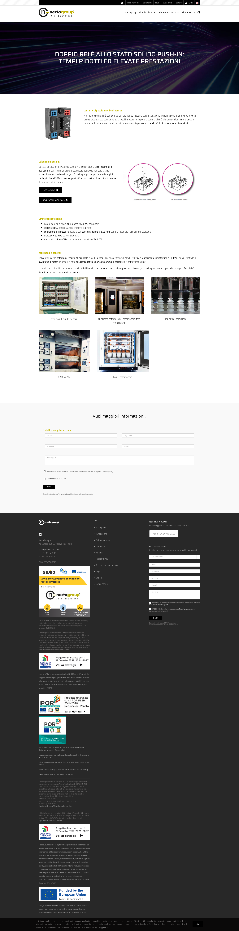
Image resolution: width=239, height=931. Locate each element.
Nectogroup (131, 12)
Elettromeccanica (167, 12)
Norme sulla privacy (155, 624)
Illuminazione (145, 12)
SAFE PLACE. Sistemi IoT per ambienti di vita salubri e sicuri (56, 774)
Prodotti (99, 552)
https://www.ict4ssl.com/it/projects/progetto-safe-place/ (55, 806)
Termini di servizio (168, 624)
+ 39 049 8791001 (48, 553)
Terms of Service (84, 494)
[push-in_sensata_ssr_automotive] (161, 161)
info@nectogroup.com (50, 550)
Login (98, 571)
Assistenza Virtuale (164, 533)
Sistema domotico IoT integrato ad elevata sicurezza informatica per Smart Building (63, 769)
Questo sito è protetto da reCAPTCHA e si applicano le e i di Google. (163, 623)
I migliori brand (102, 559)
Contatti (99, 578)
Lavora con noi (102, 584)
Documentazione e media (107, 565)
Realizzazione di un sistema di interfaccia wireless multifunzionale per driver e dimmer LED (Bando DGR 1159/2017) (64, 756)
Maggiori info (104, 927)
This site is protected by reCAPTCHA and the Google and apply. (68, 494)
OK (198, 924)
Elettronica (187, 12)
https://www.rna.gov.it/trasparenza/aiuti (50, 820)
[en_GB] (197, 2)
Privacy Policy (109, 471)
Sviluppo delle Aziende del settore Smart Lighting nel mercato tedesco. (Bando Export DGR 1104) (64, 763)
